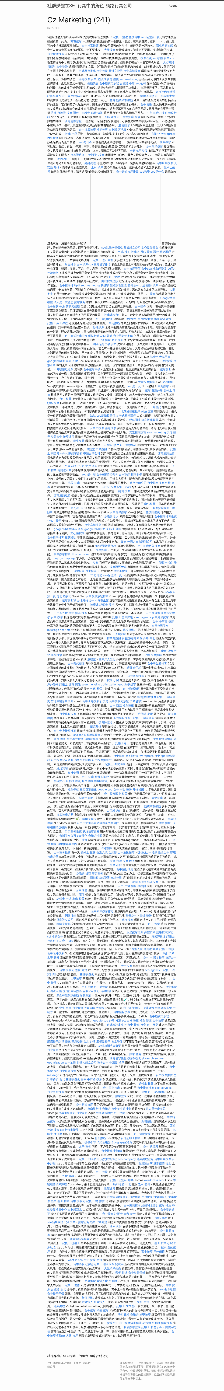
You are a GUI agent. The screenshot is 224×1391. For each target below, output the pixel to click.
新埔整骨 (147, 1121)
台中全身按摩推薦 (65, 730)
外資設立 (110, 344)
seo (56, 1071)
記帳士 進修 (72, 1285)
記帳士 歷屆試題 (122, 617)
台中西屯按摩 (96, 154)
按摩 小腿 (71, 133)
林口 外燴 (106, 335)
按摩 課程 (73, 112)
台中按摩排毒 (55, 537)
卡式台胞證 (104, 1142)
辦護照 (142, 886)
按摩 (155, 285)
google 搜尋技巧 (95, 529)
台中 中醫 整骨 (122, 789)
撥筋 (143, 251)
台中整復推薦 (135, 676)
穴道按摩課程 (137, 432)
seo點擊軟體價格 (112, 247)
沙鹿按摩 (98, 327)
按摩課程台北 (112, 314)
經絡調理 (90, 163)
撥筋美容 (93, 83)
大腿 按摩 (72, 1335)
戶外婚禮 (52, 684)
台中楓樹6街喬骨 (107, 474)
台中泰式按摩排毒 (127, 171)
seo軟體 (158, 58)
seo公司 (141, 83)
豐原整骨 (97, 873)
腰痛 (82, 894)
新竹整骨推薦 (121, 718)
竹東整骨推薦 (73, 831)
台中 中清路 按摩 (163, 621)
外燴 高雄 (68, 1176)
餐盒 (123, 541)
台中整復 (102, 70)
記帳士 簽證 (120, 37)
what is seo (82, 554)
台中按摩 (167, 361)
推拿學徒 (73, 789)
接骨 (84, 840)
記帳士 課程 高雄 (70, 684)
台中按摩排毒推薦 (165, 516)
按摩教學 (136, 474)
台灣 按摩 (122, 861)
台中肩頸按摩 (132, 70)
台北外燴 (82, 600)
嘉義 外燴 (72, 361)
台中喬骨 (52, 1050)
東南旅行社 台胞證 (99, 1108)
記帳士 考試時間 (115, 764)
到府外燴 (110, 117)
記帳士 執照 (166, 949)
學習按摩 (147, 1197)
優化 (68, 1041)
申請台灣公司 (91, 453)
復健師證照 (147, 96)
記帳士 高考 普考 (125, 1213)
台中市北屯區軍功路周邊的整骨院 (98, 823)
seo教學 (144, 171)
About (173, 5)
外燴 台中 (147, 1092)
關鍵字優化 (64, 924)
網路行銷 (93, 335)
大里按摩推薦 (146, 382)
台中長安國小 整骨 (115, 793)
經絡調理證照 (118, 285)
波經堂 (91, 659)
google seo (104, 789)
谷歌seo (88, 991)
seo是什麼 (77, 508)
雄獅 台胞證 (134, 667)
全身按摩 (135, 150)
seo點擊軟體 (55, 1222)
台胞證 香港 (127, 83)
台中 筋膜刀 (98, 79)
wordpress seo (154, 1180)
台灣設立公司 (67, 835)
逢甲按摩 (145, 1314)
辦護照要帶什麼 (146, 697)
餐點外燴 (157, 390)
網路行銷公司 (138, 482)
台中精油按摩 (84, 1104)
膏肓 (119, 1226)
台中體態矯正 (128, 445)
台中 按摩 (57, 617)
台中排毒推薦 (90, 45)
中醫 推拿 (105, 340)
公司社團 (85, 760)
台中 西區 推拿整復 (122, 705)
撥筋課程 (109, 1188)
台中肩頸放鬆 (93, 525)
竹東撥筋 (91, 571)
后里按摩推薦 (153, 655)
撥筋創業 (85, 995)
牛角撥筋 (114, 323)
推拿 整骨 (135, 1054)
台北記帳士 (64, 159)
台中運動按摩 (67, 714)
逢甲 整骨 (144, 1184)
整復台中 (134, 37)
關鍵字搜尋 (116, 70)
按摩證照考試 (118, 567)
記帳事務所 (54, 96)
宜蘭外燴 (148, 1008)
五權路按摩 (93, 735)
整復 (145, 150)
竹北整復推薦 (87, 70)
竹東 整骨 (96, 688)
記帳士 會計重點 (103, 260)
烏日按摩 (168, 953)
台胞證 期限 (145, 714)
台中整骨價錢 (121, 1012)
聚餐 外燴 (121, 1272)
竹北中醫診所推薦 (62, 701)
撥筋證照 (70, 537)
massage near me (59, 630)
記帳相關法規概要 (110, 1045)
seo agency (143, 617)
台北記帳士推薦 (131, 1138)
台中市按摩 (97, 428)
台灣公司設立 (160, 625)
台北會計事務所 (117, 1024)
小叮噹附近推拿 (63, 369)
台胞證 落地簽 (117, 129)
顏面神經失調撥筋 (68, 995)
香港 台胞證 (58, 112)
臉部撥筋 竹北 (162, 1163)
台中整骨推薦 (62, 852)
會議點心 (59, 781)
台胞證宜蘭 (64, 470)
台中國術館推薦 (123, 335)
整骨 (112, 100)
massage (53, 1075)
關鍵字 (156, 133)
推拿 (137, 117)
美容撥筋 (76, 991)
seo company (127, 1159)
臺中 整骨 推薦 (60, 1201)
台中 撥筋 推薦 (78, 613)
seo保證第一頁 (150, 37)
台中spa (169, 58)
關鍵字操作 (89, 819)
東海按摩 (163, 386)
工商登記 (155, 407)
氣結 (155, 949)
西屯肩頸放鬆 (164, 45)
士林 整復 (133, 1020)
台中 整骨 (147, 104)
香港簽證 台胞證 (128, 1314)
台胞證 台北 (58, 1289)
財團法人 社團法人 (93, 1302)
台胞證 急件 (114, 810)
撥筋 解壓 (161, 1218)
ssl (49, 936)
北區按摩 (101, 550)
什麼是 (104, 701)
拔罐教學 (165, 142)
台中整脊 (140, 306)
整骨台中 (133, 285)
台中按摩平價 (132, 268)
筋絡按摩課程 (91, 831)
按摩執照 (146, 58)
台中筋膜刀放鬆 (109, 83)
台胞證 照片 (111, 445)
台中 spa (160, 756)
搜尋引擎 (90, 1142)
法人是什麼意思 (63, 302)
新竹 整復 (113, 79)
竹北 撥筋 (124, 251)
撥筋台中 (57, 936)
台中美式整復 (76, 663)
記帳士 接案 (88, 852)
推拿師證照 (160, 268)
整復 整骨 (143, 1302)
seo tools (79, 735)
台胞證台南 (146, 1163)
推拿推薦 (166, 1323)
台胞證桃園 (129, 638)
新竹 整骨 (60, 739)
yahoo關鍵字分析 (71, 453)
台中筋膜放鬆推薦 (149, 546)
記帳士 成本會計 (126, 1306)
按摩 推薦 (136, 701)
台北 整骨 (65, 398)
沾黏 (93, 415)
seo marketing (129, 79)
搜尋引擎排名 (102, 264)
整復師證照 (153, 512)
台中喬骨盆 (153, 613)
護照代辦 (73, 760)
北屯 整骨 (65, 1008)
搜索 (56, 1129)
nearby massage (64, 558)
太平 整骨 (117, 340)
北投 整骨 (91, 466)
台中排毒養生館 (165, 96)
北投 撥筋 (129, 630)
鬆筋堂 (90, 449)
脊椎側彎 (73, 772)
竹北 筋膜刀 (64, 596)
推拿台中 (163, 852)
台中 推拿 (165, 823)
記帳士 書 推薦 (95, 1201)
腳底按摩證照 (109, 281)
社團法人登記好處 (58, 991)
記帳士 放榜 (106, 604)
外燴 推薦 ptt (117, 1020)
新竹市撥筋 (72, 1129)
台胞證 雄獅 (83, 873)
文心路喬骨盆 (149, 247)
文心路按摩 (78, 533)
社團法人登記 (107, 659)
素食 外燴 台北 (146, 638)
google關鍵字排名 (65, 529)
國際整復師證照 (98, 781)
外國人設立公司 (75, 466)
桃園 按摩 (74, 482)
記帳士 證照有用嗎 (122, 1180)
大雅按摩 (109, 49)
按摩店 (135, 251)
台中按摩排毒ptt (69, 285)
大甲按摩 (158, 739)
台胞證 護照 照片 (76, 781)
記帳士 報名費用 (89, 1159)
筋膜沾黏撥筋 (124, 100)
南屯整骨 (79, 440)
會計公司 (116, 877)
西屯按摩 (52, 138)
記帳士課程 (124, 487)
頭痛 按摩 (53, 403)
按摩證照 (165, 369)
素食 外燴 (167, 651)
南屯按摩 (76, 41)
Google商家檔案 (121, 1142)
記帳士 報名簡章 (104, 1264)
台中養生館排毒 (72, 96)
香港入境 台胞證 (106, 852)
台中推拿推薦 (155, 482)
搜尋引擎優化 (88, 789)
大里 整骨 (146, 285)
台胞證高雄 (91, 739)
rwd (131, 861)
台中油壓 (114, 277)
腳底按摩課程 (55, 1041)
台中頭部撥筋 (131, 1008)
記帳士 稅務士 (71, 1243)
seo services (163, 1087)
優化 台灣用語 (102, 991)
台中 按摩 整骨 (91, 777)
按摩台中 (171, 957)
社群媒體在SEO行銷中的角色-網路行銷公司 (89, 5)
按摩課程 (68, 436)
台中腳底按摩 (87, 129)
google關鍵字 (56, 361)
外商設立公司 (65, 919)
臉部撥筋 (100, 1138)
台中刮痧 (124, 474)
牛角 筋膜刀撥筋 (157, 112)
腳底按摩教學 (149, 419)
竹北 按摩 (55, 520)
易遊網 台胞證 (151, 1323)
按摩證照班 (69, 600)
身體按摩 (149, 932)
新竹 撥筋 (88, 1297)
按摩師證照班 (135, 1058)
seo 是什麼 (89, 474)
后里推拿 (70, 264)
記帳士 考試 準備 (67, 898)
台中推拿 (119, 756)
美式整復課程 (127, 415)
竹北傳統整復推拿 (129, 411)
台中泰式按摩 (75, 739)
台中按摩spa (85, 264)
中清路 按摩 (116, 1062)
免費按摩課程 (108, 1159)
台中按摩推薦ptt (64, 554)
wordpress (168, 133)
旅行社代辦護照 (165, 91)
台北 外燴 (89, 1041)
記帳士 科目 (86, 798)
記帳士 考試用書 (160, 356)
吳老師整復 (158, 936)
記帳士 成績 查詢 (92, 112)
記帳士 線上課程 (57, 323)
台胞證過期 (78, 154)
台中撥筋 (52, 306)
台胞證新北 (75, 1209)
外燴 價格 (139, 789)
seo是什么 (85, 142)
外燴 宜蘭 (147, 411)
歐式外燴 (165, 319)
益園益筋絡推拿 (79, 1239)
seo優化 (167, 382)
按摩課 (94, 604)
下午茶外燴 (61, 613)
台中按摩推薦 (55, 54)
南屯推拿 (110, 428)
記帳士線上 (122, 743)
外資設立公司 (132, 247)
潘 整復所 (124, 125)
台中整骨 (62, 66)
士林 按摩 (97, 167)
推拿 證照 (146, 1020)
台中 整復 (102, 1171)
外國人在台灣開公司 (139, 541)
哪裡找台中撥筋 (147, 852)
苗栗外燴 (95, 726)
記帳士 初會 (114, 529)
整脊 (96, 562)
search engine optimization (99, 684)
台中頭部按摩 (55, 953)
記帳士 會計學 (168, 562)
